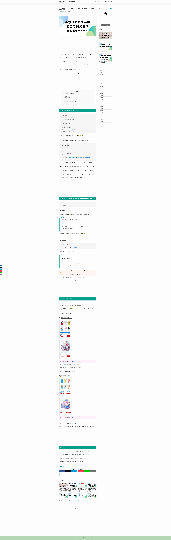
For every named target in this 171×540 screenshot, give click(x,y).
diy (100, 68)
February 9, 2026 (77, 131)
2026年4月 (101, 93)
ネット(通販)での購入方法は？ (68, 98)
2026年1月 (101, 99)
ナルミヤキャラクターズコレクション (70, 101)
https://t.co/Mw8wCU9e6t (71, 157)
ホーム (78, 537)
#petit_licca (78, 129)
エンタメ (61, 11)
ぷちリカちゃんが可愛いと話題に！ (69, 93)
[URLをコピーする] (93, 471)
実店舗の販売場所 (67, 96)
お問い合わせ (92, 537)
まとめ (65, 102)
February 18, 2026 (71, 205)
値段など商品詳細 (67, 97)
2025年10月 (101, 104)
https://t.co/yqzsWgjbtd (70, 129)
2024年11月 (101, 117)
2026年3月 (101, 95)
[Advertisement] (77, 45)
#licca (75, 129)
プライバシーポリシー (87, 537)
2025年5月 (101, 108)
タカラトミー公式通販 (63, 364)
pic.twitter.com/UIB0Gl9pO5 (85, 157)
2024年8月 (101, 121)
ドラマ (101, 76)
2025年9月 (101, 106)
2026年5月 (101, 91)
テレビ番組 (101, 74)
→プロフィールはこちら (105, 25)
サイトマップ (81, 537)
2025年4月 (101, 110)
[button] (62, 471)
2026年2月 (101, 97)
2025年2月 (101, 112)
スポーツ (101, 72)
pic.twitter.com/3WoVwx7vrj (84, 129)
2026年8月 (101, 86)
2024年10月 (101, 119)
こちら (73, 417)
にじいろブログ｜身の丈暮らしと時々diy (67, 2)
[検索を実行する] (111, 8)
